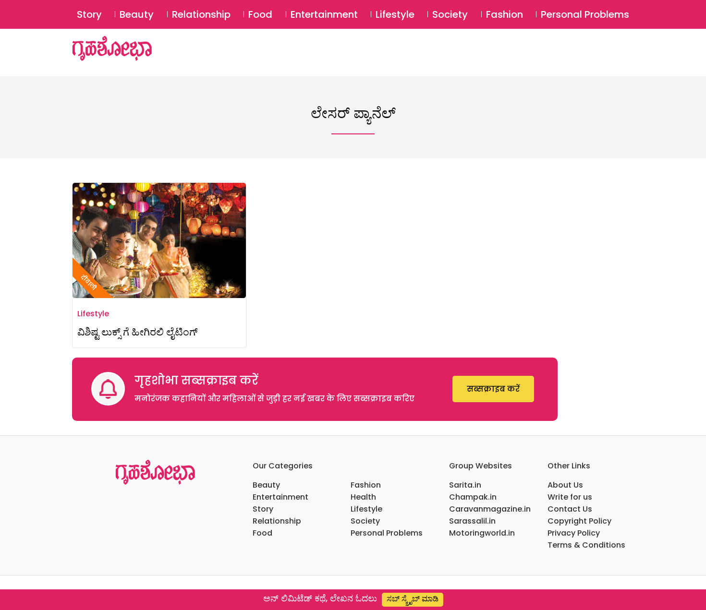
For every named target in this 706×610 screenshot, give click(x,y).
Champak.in (473, 496)
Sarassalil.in (472, 520)
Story (89, 14)
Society (450, 14)
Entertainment (324, 14)
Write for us (570, 496)
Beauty (137, 14)
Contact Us (570, 508)
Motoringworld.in (482, 532)
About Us (565, 484)
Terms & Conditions (586, 544)
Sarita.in (465, 484)
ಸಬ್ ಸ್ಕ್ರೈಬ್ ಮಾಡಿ (412, 598)
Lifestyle (395, 14)
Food (260, 14)
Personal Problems (585, 14)
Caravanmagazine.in (490, 508)
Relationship (201, 14)
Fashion (504, 14)
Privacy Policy (574, 532)
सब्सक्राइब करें (493, 389)
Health (363, 496)
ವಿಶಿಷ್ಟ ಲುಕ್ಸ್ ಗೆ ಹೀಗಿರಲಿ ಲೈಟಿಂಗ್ (137, 332)
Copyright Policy (579, 520)
